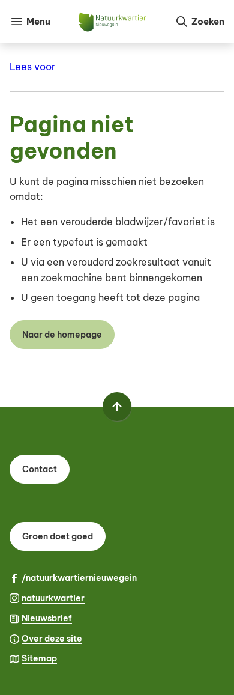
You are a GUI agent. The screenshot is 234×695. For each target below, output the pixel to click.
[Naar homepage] (112, 21)
